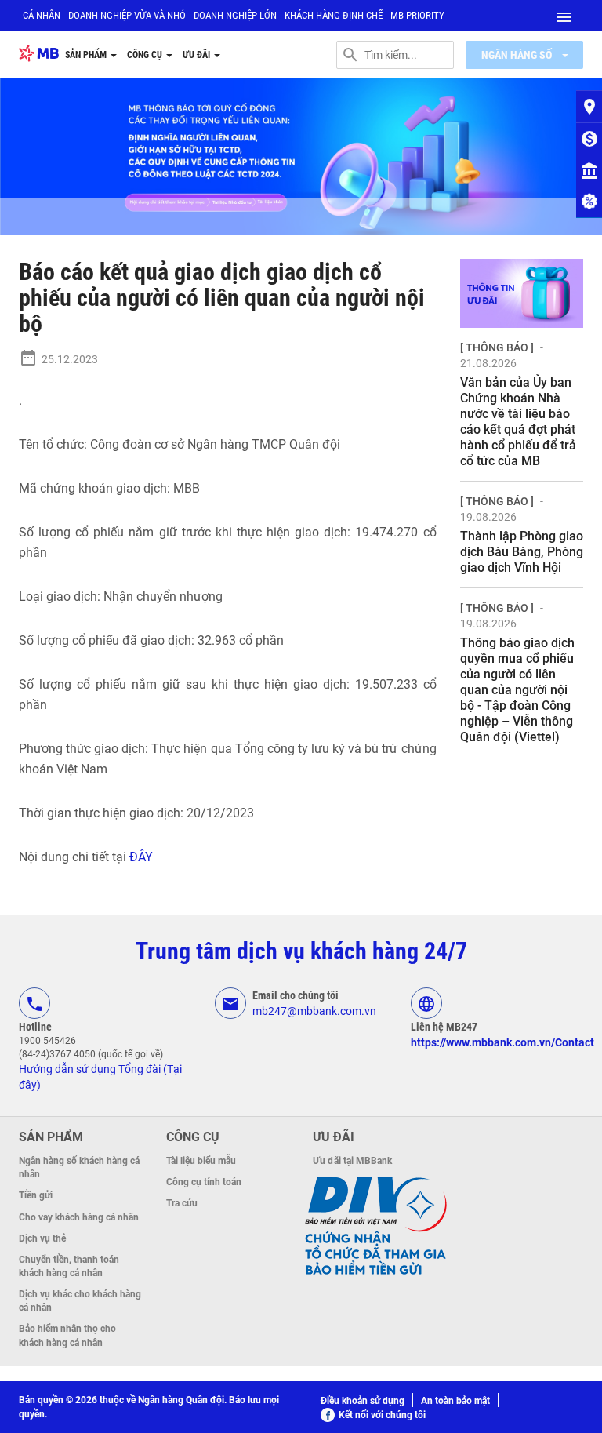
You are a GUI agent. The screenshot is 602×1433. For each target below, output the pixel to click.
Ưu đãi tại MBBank (352, 1160)
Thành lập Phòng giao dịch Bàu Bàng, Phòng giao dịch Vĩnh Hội (521, 552)
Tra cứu (182, 1203)
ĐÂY (141, 856)
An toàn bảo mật (455, 1400)
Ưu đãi (197, 54)
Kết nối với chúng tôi (382, 1414)
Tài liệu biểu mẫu (201, 1160)
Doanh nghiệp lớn (235, 15)
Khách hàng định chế (334, 15)
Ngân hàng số (517, 55)
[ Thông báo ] (497, 347)
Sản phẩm (87, 54)
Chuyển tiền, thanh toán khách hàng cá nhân (69, 1266)
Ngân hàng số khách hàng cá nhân (79, 1167)
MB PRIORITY (417, 15)
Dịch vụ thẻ (42, 1238)
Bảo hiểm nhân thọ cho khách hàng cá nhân (67, 1335)
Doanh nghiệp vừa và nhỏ (127, 15)
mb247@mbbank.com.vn (314, 1011)
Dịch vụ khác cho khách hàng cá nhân (80, 1301)
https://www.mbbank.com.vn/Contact (502, 1042)
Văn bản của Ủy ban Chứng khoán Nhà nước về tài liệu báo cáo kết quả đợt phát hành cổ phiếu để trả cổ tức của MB (518, 421)
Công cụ (146, 54)
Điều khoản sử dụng (362, 1400)
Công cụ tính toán (203, 1182)
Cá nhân (41, 15)
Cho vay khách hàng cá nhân (79, 1217)
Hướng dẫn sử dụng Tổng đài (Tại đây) (100, 1077)
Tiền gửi (36, 1195)
